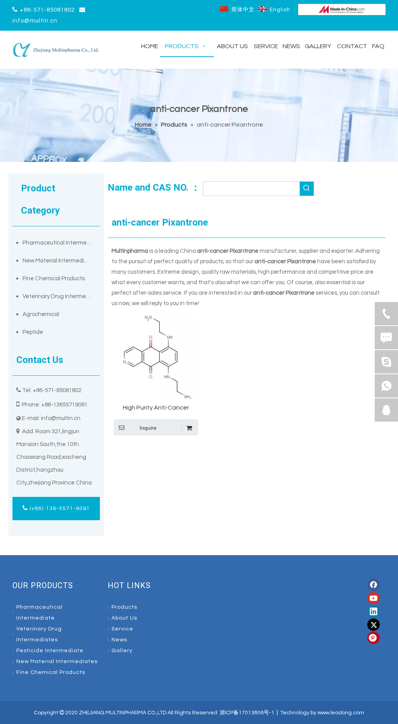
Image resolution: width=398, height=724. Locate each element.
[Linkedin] (373, 611)
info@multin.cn (35, 21)
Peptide (33, 332)
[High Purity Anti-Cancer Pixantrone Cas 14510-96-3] (156, 356)
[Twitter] (373, 624)
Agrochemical (41, 314)
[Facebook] (373, 585)
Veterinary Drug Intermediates (61, 296)
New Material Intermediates (59, 261)
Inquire (148, 428)
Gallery (122, 650)
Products (124, 607)
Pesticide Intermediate (50, 650)
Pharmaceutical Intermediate (61, 243)
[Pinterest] (373, 638)
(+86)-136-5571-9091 (59, 508)
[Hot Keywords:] (307, 189)
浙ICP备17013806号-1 (247, 712)
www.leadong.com (341, 712)
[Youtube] (373, 598)
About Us (124, 618)
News (119, 639)
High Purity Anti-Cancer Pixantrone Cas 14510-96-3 (156, 408)
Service (122, 629)
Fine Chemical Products (54, 278)
